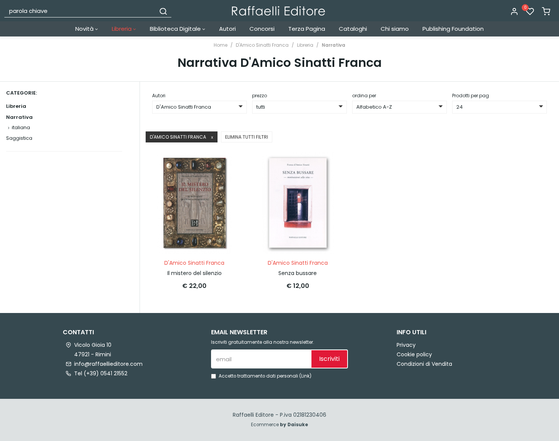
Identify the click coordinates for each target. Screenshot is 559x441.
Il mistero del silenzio (194, 273)
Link (305, 376)
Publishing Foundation (453, 29)
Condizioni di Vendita (424, 364)
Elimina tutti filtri (246, 137)
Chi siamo (395, 29)
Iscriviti (329, 358)
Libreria (122, 29)
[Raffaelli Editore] (278, 11)
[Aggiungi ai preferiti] (223, 183)
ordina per (364, 95)
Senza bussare (297, 273)
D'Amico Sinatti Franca (262, 45)
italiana (21, 127)
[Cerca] (163, 10)
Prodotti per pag (470, 95)
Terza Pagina (306, 29)
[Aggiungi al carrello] (223, 164)
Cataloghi (353, 29)
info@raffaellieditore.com (108, 364)
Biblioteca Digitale (176, 29)
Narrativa (333, 45)
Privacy (406, 345)
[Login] (514, 12)
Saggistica (19, 138)
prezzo (259, 95)
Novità (85, 29)
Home (220, 45)
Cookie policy (414, 354)
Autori (227, 29)
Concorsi (262, 29)
